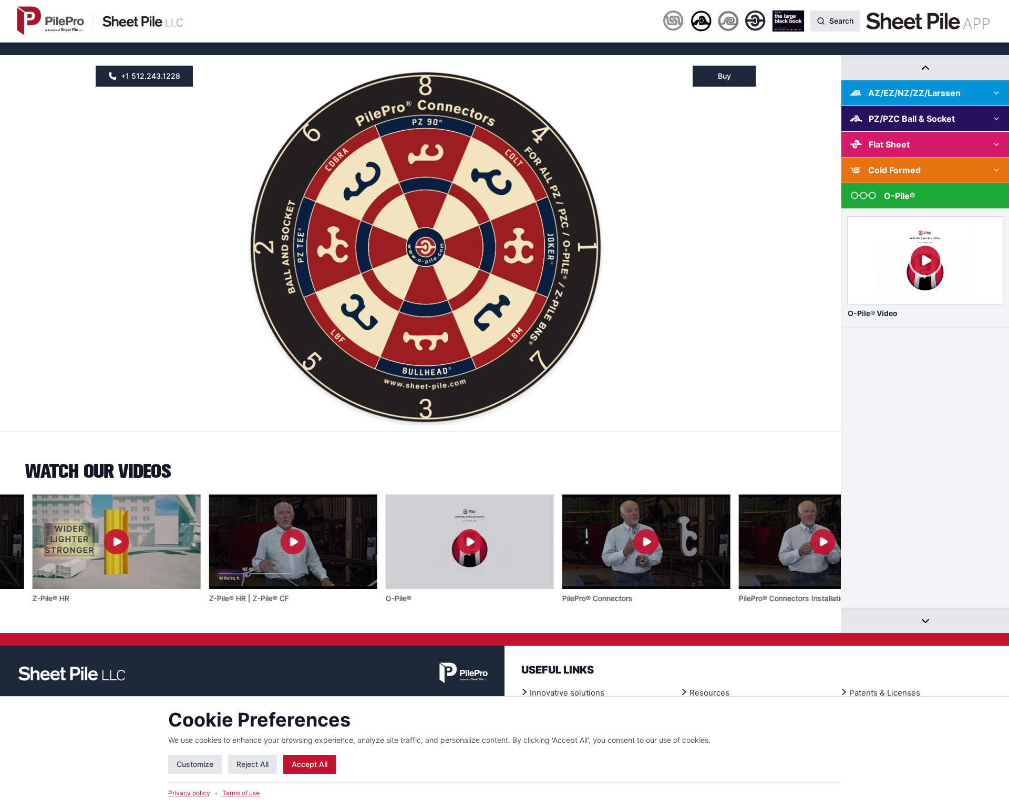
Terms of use (241, 793)
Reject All (252, 764)
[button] (425, 151)
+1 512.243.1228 (150, 75)
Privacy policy (189, 793)
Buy (724, 75)
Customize (195, 764)
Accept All (309, 764)
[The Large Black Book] (788, 20)
